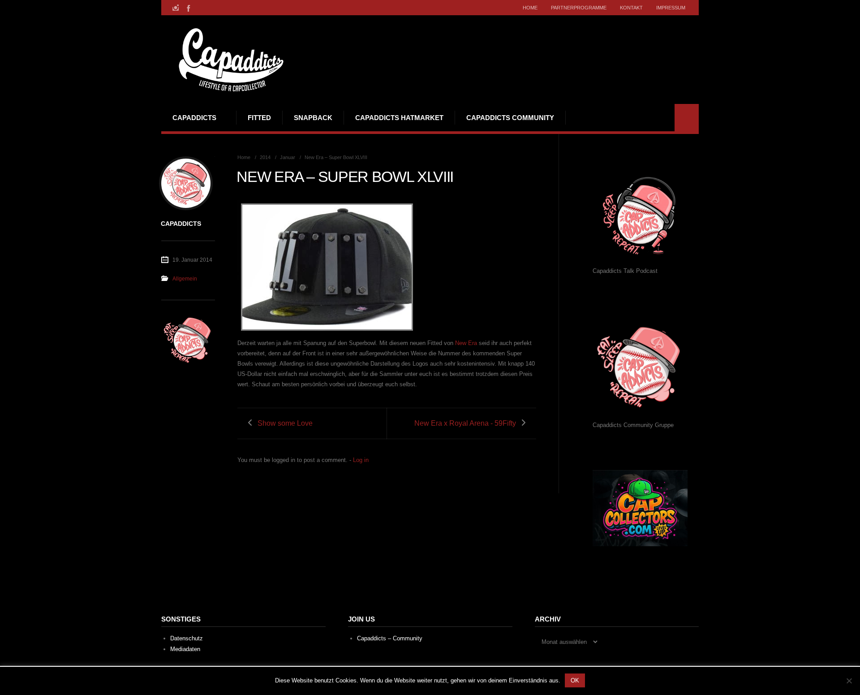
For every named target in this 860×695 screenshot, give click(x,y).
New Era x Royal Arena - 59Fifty (465, 423)
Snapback (313, 117)
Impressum (670, 7)
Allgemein (184, 279)
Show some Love (285, 423)
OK (575, 680)
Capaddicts (194, 117)
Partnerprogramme (578, 7)
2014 (265, 157)
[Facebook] (188, 8)
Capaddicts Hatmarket (399, 117)
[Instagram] (176, 8)
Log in (361, 460)
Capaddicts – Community (389, 638)
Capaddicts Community (510, 117)
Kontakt (631, 7)
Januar (287, 157)
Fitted (259, 117)
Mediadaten (185, 649)
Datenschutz (186, 638)
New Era (466, 343)
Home (530, 7)
